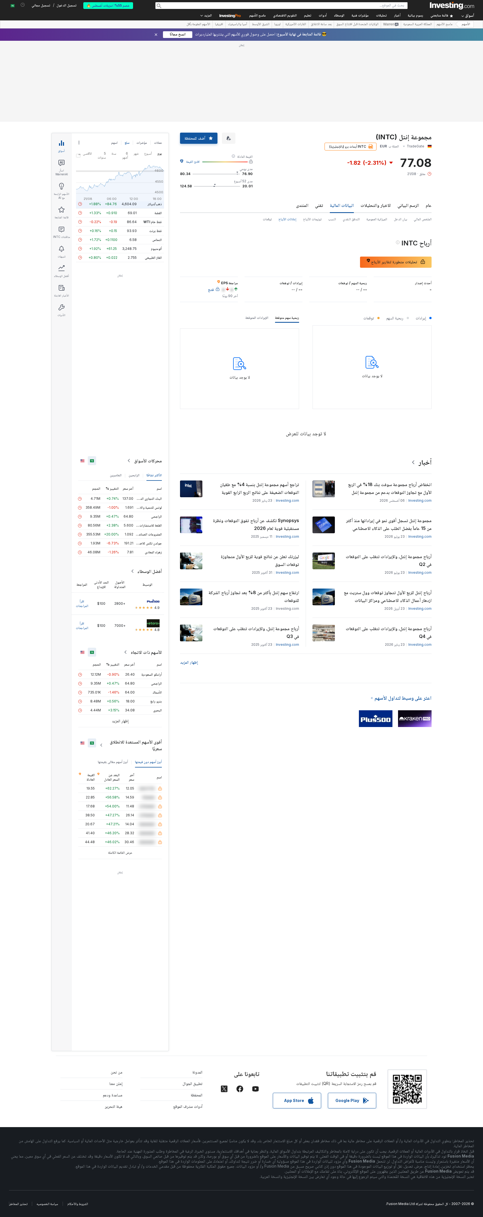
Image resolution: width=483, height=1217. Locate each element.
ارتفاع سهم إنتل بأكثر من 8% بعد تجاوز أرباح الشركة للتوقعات (254, 596)
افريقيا (219, 24)
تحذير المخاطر (18, 1204)
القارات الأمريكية (295, 24)
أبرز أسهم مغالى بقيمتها (113, 762)
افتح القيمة (193, 161)
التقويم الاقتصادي (285, 16)
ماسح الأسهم (257, 16)
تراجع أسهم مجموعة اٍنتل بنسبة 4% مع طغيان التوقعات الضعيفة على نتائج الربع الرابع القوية (259, 488)
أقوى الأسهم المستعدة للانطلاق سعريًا (136, 745)
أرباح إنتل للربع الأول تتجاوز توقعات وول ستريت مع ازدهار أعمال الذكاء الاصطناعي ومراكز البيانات (388, 596)
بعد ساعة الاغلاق (321, 24)
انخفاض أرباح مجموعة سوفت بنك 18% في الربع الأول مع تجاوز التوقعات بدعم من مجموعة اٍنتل (390, 488)
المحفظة (196, 1094)
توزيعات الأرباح (312, 219)
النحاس (157, 240)
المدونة (197, 1072)
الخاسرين (116, 475)
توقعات (267, 219)
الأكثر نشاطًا (154, 475)
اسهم (114, 142)
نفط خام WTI (152, 222)
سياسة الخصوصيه (47, 1204)
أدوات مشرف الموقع (187, 1106)
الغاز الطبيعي (153, 257)
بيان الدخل (400, 219)
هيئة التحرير (113, 1106)
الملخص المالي (423, 219)
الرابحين (134, 475)
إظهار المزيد (189, 662)
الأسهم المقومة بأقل (198, 24)
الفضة (158, 213)
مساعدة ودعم (112, 1094)
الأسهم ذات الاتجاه (146, 652)
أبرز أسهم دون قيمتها (148, 762)
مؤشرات (141, 142)
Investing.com (420, 500)
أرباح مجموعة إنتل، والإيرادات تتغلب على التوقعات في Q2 (389, 560)
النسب (332, 219)
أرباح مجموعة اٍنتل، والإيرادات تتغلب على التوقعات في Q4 (389, 632)
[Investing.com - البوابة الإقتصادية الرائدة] (452, 5)
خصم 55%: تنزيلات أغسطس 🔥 (108, 5)
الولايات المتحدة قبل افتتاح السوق (357, 24)
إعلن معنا (115, 1083)
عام (429, 205)
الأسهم (466, 24)
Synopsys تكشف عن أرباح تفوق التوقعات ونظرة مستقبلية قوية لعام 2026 (256, 524)
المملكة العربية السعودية (417, 24)
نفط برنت (155, 231)
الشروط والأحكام (77, 1204)
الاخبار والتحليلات (376, 205)
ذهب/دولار (155, 204)
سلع (127, 142)
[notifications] (23, 5)
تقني (319, 205)
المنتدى (302, 205)
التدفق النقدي (351, 219)
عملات (158, 142)
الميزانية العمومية (376, 219)
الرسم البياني (408, 205)
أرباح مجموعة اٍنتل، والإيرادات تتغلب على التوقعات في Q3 (256, 632)
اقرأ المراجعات (82, 603)
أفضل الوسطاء (149, 571)
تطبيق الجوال (192, 1083)
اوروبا (277, 24)
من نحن (116, 1072)
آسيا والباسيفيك (237, 24)
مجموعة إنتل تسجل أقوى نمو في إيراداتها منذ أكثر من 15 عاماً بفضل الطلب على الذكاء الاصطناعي (389, 524)
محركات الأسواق (148, 460)
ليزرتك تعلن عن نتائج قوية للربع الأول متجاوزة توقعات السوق (260, 560)
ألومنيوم (156, 249)
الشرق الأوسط (260, 24)
